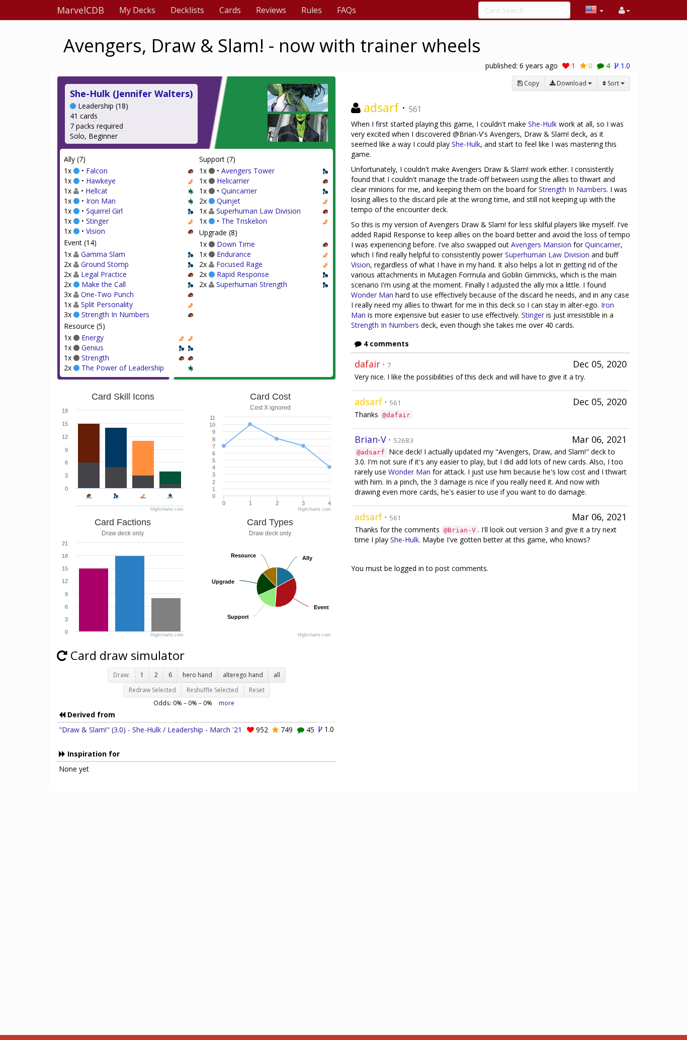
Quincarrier (239, 191)
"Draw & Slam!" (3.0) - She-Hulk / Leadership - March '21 (150, 729)
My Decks (137, 10)
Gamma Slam (103, 254)
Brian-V (370, 439)
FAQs (346, 10)
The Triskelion (244, 221)
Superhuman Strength (251, 284)
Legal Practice (104, 274)
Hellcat (96, 191)
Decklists (187, 10)
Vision (95, 231)
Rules (311, 10)
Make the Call (103, 284)
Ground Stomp (105, 264)
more (226, 703)
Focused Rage (239, 264)
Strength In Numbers (115, 314)
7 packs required (96, 126)
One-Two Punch (107, 294)
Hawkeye (101, 180)
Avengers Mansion (541, 244)
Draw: (121, 675)
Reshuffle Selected (212, 690)
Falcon (97, 170)
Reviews (271, 10)
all (277, 675)
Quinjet (228, 201)
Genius (92, 347)
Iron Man (101, 201)
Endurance (234, 254)
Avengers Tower (248, 170)
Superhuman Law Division (258, 211)
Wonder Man (372, 295)
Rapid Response (243, 274)
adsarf (381, 107)
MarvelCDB (80, 10)
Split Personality (107, 304)
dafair (367, 364)
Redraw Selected (152, 690)
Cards (230, 10)
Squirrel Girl (104, 211)
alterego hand (243, 675)
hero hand (197, 675)
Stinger (97, 221)
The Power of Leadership (122, 367)
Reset (257, 690)
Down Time (236, 244)
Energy (92, 337)
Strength (95, 357)
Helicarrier (233, 180)
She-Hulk (542, 124)
